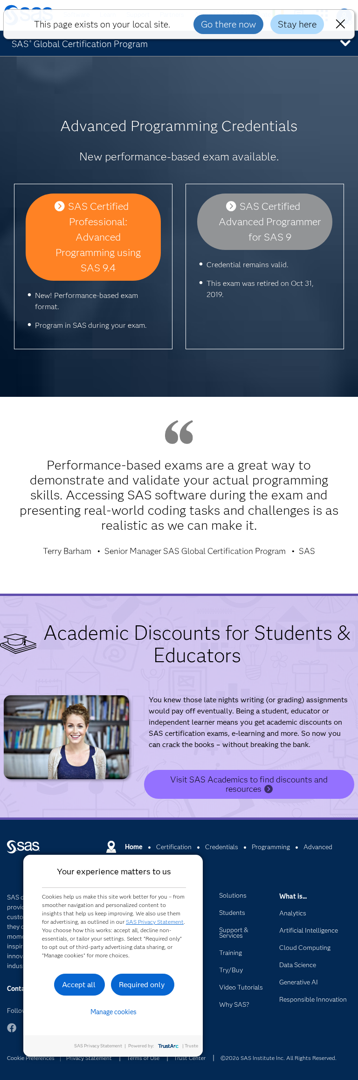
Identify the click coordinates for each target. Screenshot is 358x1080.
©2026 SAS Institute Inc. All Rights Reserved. (278, 1057)
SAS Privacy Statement (155, 921)
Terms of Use (143, 1057)
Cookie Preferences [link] (31, 1057)
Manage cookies (113, 1012)
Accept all (79, 984)
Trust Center (190, 1057)
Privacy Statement (89, 1057)
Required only (142, 984)
